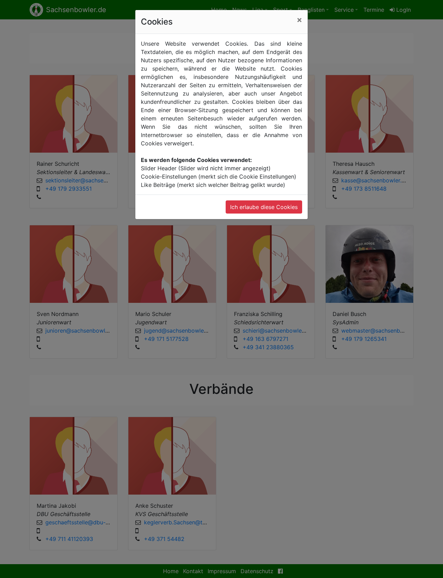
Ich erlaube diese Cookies (264, 207)
